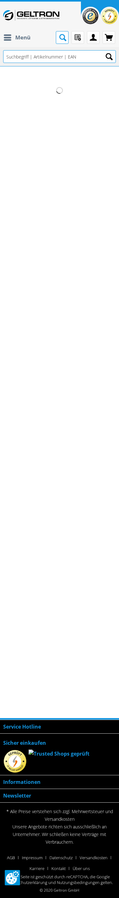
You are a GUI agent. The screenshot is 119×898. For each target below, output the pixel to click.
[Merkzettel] (77, 37)
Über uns (81, 868)
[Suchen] (109, 56)
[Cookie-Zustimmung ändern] (12, 877)
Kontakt (58, 868)
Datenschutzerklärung (26, 882)
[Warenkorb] (108, 37)
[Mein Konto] (93, 37)
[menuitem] (17, 37)
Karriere (37, 868)
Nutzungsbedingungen (78, 882)
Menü (22, 37)
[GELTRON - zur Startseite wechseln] (31, 15)
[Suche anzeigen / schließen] (62, 37)
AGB (11, 857)
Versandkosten (60, 819)
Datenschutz (61, 857)
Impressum (32, 857)
